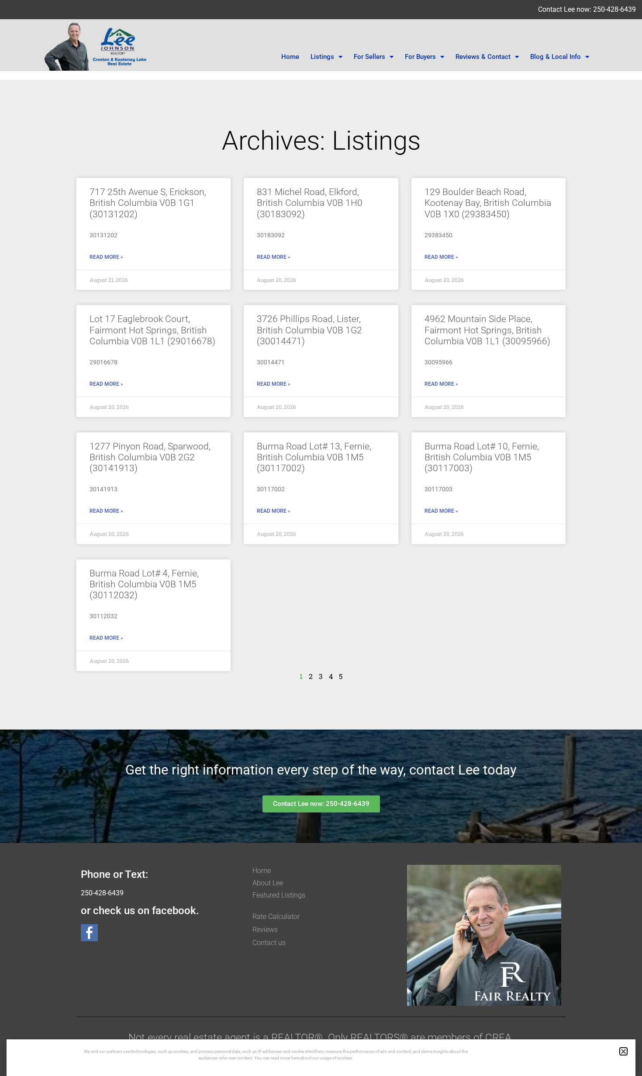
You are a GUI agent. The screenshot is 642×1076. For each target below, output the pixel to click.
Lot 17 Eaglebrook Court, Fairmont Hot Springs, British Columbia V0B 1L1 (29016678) (152, 330)
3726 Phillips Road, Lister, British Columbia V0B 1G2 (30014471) (309, 330)
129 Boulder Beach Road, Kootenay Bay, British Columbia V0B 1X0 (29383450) (488, 203)
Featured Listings (278, 895)
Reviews (265, 929)
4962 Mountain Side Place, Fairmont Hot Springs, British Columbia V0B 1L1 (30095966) (487, 330)
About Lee (267, 883)
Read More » (106, 257)
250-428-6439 (102, 893)
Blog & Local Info (555, 57)
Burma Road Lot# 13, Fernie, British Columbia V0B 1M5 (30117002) (314, 457)
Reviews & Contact (483, 57)
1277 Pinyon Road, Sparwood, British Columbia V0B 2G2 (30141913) (150, 457)
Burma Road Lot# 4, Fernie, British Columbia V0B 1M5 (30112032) (144, 584)
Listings (322, 57)
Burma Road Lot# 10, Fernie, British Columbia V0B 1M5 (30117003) (482, 457)
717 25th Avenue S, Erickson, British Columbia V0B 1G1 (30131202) (148, 203)
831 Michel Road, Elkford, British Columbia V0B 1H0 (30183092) (309, 203)
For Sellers (369, 57)
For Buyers (420, 57)
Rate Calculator (276, 916)
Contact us (269, 943)
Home (290, 57)
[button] (623, 1051)
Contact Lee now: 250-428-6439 (587, 9)
